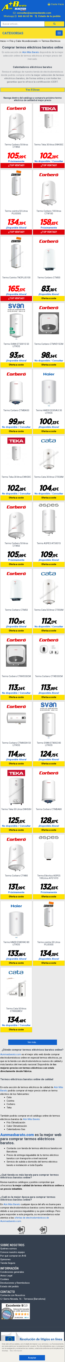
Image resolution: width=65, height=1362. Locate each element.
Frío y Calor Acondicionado (24, 41)
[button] (54, 24)
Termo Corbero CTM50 (16, 610)
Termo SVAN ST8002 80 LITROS (49, 744)
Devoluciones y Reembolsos (15, 1282)
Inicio (3, 41)
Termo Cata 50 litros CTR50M (48, 610)
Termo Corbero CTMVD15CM (48, 344)
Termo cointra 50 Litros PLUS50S (16, 212)
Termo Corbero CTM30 (48, 277)
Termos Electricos (50, 41)
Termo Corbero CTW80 (16, 875)
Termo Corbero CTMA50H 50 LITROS (16, 744)
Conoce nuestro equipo (12, 1252)
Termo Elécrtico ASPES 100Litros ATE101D (48, 876)
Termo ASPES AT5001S (49, 543)
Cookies (4, 1279)
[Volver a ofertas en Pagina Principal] (21, 1230)
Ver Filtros (33, 89)
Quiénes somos (8, 1248)
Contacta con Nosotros (12, 1295)
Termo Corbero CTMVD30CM (16, 676)
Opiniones (5, 1259)
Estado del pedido (9, 1286)
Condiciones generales (12, 1272)
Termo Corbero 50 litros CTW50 (16, 145)
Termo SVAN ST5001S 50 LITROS (16, 345)
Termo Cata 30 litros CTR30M (48, 477)
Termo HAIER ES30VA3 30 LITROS (49, 411)
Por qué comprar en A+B (13, 1255)
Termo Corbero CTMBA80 (49, 809)
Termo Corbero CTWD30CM (49, 676)
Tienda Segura (7, 1263)
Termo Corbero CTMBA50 (16, 410)
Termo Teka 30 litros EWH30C (48, 144)
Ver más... (32, 1042)
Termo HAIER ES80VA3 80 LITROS (16, 943)
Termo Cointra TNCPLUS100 (16, 277)
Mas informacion (16, 1351)
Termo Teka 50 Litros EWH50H (16, 809)
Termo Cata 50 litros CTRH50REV (16, 1009)
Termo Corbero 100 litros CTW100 (48, 212)
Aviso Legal (6, 1275)
